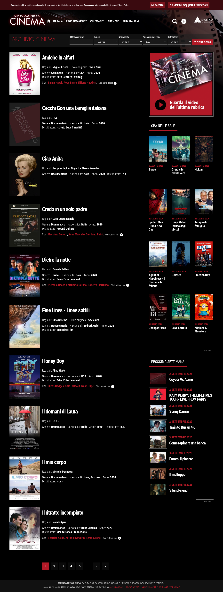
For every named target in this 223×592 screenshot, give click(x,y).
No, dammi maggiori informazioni (189, 5)
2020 (97, 73)
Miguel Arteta (60, 67)
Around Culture (65, 229)
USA (82, 73)
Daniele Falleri (61, 269)
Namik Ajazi (59, 522)
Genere (97, 36)
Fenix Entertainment (68, 279)
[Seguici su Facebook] (186, 22)
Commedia (57, 73)
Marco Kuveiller (91, 168)
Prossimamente (76, 21)
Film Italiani (131, 21)
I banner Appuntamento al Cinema (164, 586)
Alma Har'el (59, 370)
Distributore (172, 36)
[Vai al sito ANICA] (204, 19)
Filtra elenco (203, 42)
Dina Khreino (60, 320)
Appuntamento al (27, 20)
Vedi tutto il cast (106, 82)
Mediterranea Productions (72, 532)
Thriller (55, 275)
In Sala (58, 21)
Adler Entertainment (68, 380)
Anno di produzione (151, 36)
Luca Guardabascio (63, 219)
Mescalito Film (65, 330)
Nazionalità (124, 36)
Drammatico (58, 224)
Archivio (113, 21)
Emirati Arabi (91, 326)
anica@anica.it (117, 586)
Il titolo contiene (77, 36)
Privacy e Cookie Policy (136, 586)
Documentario (59, 123)
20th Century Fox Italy (69, 77)
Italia (86, 123)
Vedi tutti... (208, 350)
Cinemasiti (97, 21)
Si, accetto (157, 5)
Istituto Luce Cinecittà (69, 127)
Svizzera (95, 477)
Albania (92, 528)
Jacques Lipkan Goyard (66, 168)
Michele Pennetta (62, 471)
